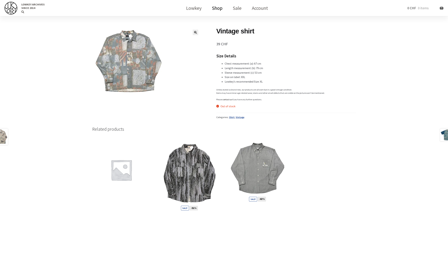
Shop (217, 8)
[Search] (16, 7)
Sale (237, 8)
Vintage (240, 117)
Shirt (231, 117)
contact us (227, 99)
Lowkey (194, 8)
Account (260, 8)
